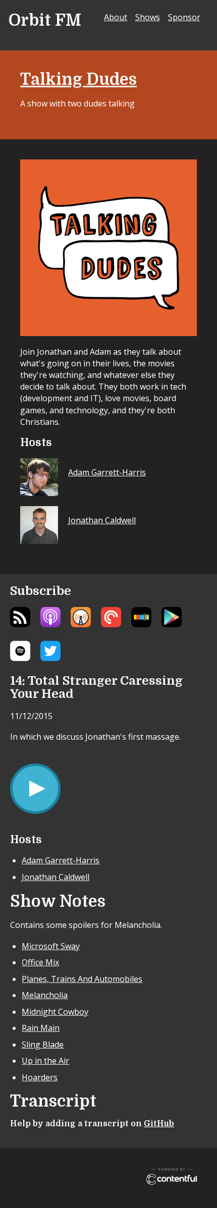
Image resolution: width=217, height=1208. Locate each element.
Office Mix (40, 962)
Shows (147, 17)
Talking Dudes (78, 79)
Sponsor (184, 17)
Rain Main (41, 1027)
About (115, 17)
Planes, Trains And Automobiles (82, 978)
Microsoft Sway (51, 946)
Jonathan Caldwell (55, 877)
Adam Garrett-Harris (60, 860)
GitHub (159, 1123)
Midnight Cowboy (55, 1011)
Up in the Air (45, 1060)
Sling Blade (43, 1044)
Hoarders (40, 1077)
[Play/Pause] (35, 788)
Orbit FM (45, 20)
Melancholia (45, 995)
